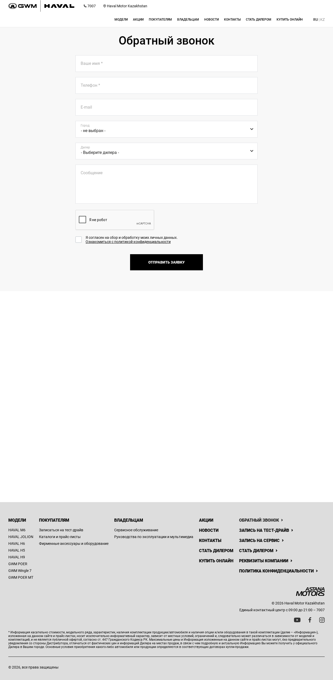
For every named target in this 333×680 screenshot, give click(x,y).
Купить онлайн (216, 560)
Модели (17, 520)
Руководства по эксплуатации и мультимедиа (153, 537)
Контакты (210, 540)
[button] (121, 19)
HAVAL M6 (16, 530)
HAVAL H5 (16, 550)
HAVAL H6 (16, 543)
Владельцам (128, 520)
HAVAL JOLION (20, 537)
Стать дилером (216, 550)
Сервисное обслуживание (136, 530)
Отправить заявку (166, 262)
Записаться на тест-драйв (61, 530)
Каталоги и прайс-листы (60, 537)
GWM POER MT (20, 577)
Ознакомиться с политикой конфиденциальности (128, 242)
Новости (209, 530)
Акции (206, 520)
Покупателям (54, 520)
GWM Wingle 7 (19, 571)
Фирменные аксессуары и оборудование (73, 543)
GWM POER (17, 564)
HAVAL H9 (16, 557)
